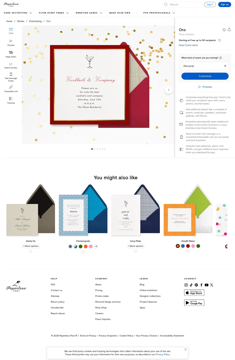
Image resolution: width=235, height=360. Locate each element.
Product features (148, 302)
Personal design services (108, 302)
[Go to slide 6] (102, 148)
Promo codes (102, 296)
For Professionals (157, 13)
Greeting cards (87, 13)
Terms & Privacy (88, 335)
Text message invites (11, 79)
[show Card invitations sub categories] (31, 13)
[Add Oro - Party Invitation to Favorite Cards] (224, 30)
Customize (205, 76)
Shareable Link (11, 91)
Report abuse (58, 313)
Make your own (119, 13)
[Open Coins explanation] (219, 40)
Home (9, 21)
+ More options (30, 246)
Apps (142, 307)
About (98, 284)
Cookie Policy (126, 335)
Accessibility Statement (172, 335)
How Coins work (188, 45)
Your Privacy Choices (146, 335)
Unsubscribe (57, 307)
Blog (142, 284)
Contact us (56, 290)
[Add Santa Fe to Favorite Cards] (31, 251)
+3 (96, 246)
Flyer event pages (51, 13)
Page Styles (11, 57)
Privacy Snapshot (108, 335)
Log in (210, 4)
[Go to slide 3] (94, 148)
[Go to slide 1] (92, 148)
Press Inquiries (102, 319)
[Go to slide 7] (105, 148)
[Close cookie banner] (186, 349)
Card (11, 33)
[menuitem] (18, 13)
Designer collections (150, 296)
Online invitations (148, 290)
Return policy (57, 302)
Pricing (98, 290)
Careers (99, 313)
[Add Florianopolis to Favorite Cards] (83, 252)
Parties (20, 21)
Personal (189, 66)
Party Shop (101, 307)
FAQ (53, 284)
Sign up (225, 4)
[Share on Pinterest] (196, 285)
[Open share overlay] (229, 29)
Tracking (11, 103)
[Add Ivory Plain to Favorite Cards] (135, 251)
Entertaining (35, 21)
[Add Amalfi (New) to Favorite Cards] (188, 251)
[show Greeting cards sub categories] (101, 13)
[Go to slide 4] (97, 148)
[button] (220, 57)
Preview (11, 45)
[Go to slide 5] (99, 148)
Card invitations (15, 13)
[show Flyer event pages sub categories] (67, 13)
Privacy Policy (163, 354)
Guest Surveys (10, 68)
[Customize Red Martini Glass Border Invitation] (98, 85)
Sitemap (55, 296)
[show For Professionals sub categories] (174, 13)
